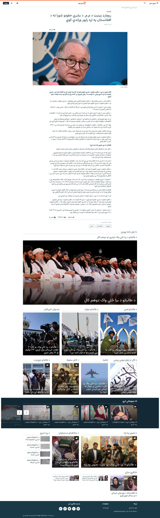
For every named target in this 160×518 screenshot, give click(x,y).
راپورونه (108, 11)
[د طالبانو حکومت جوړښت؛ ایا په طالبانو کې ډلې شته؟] (36, 379)
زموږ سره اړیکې (133, 508)
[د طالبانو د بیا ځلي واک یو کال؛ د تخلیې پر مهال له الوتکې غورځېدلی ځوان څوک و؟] (94, 379)
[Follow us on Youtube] (69, 508)
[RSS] (60, 508)
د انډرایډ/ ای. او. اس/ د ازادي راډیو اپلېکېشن (125, 511)
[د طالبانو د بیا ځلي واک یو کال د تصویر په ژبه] (109, 452)
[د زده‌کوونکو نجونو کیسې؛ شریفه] (45, 461)
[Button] (52, 30)
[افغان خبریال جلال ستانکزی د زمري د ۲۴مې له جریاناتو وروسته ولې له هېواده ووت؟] (74, 478)
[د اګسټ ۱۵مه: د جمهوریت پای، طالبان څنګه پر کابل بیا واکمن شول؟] (65, 379)
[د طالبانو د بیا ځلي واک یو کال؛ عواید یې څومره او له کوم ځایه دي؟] (80, 334)
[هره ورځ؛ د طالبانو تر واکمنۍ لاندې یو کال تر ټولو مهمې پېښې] (123, 379)
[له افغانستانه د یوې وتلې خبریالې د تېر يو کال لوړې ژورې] (123, 483)
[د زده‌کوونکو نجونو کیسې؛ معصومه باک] (45, 438)
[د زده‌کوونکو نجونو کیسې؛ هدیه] (45, 454)
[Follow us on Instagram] (65, 508)
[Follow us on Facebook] (78, 508)
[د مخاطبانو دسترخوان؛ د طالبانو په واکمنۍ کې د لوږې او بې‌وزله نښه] (65, 452)
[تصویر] (17, 3)
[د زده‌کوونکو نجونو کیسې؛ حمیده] (45, 446)
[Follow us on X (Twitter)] (74, 508)
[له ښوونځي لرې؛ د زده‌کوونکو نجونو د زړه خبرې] (94, 412)
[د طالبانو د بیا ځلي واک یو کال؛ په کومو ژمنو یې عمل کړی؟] (118, 334)
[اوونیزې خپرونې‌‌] (12, 3)
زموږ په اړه (106, 508)
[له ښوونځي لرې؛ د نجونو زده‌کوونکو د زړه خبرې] (123, 412)
